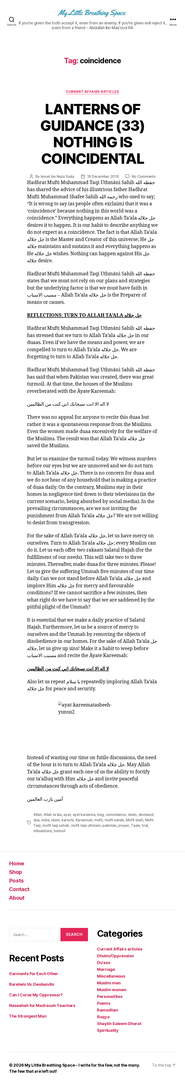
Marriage (106, 969)
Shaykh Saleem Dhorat (119, 1023)
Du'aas (103, 962)
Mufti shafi (134, 820)
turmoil (59, 831)
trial (145, 825)
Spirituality (108, 1030)
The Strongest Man (27, 1016)
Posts (16, 880)
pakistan (109, 825)
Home (16, 863)
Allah (37, 814)
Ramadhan (107, 1010)
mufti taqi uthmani (86, 825)
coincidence (116, 814)
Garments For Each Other (33, 973)
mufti (98, 820)
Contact (19, 889)
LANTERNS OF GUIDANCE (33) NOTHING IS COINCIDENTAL (92, 133)
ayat (67, 814)
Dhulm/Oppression (115, 955)
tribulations (42, 831)
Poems (103, 1003)
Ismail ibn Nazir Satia (57, 176)
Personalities (110, 996)
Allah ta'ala (53, 814)
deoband (146, 814)
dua (36, 820)
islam (55, 820)
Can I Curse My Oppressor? (35, 995)
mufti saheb (114, 820)
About (17, 897)
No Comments (143, 176)
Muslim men (108, 983)
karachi (68, 820)
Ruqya (103, 1016)
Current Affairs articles (92, 92)
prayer (123, 825)
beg (100, 814)
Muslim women (111, 989)
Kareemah (84, 820)
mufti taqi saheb (55, 825)
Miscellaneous (111, 976)
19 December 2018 (103, 176)
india (45, 820)
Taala (135, 825)
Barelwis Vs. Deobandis (31, 984)
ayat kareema (84, 814)
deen (132, 814)
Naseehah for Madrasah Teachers (42, 1005)
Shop (15, 872)
